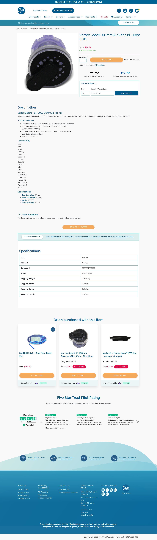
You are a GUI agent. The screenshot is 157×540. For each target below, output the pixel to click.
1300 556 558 (64, 490)
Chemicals (34, 17)
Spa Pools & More (40, 11)
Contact (129, 17)
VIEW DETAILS (95, 2)
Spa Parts (91, 17)
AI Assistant (99, 65)
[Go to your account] (125, 10)
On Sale (104, 17)
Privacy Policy (23, 493)
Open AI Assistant (32, 237)
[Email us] (103, 490)
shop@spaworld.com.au (68, 493)
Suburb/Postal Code (99, 89)
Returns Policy (23, 496)
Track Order (42, 495)
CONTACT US (128, 22)
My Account (117, 17)
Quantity (83, 57)
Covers (59, 17)
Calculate (126, 93)
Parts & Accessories (63, 11)
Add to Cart (106, 60)
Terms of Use (23, 490)
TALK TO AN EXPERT (78, 227)
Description (27, 107)
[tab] (28, 107)
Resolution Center (45, 498)
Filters (47, 17)
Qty (82, 89)
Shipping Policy (24, 499)
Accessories (74, 17)
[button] (132, 60)
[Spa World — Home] (21, 10)
